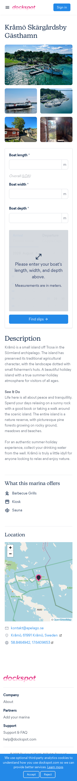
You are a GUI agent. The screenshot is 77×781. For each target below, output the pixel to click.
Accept (31, 774)
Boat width (19, 184)
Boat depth (19, 208)
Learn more (55, 767)
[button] (38, 578)
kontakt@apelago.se (27, 628)
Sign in (62, 7)
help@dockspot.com (19, 739)
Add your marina (16, 717)
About (8, 701)
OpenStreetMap (62, 619)
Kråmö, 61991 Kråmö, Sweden (35, 635)
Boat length (19, 155)
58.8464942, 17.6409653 (30, 642)
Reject (48, 774)
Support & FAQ (15, 732)
